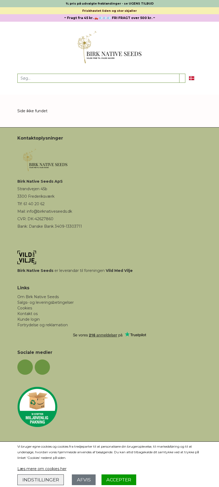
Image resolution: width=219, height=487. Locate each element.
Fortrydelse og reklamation (42, 325)
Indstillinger (40, 479)
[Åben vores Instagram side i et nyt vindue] (42, 367)
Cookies (24, 308)
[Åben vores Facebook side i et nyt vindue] (25, 367)
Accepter (118, 479)
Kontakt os (27, 313)
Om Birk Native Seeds (38, 296)
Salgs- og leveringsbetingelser (45, 302)
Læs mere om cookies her (42, 468)
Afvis (84, 479)
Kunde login (28, 319)
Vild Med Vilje (119, 270)
